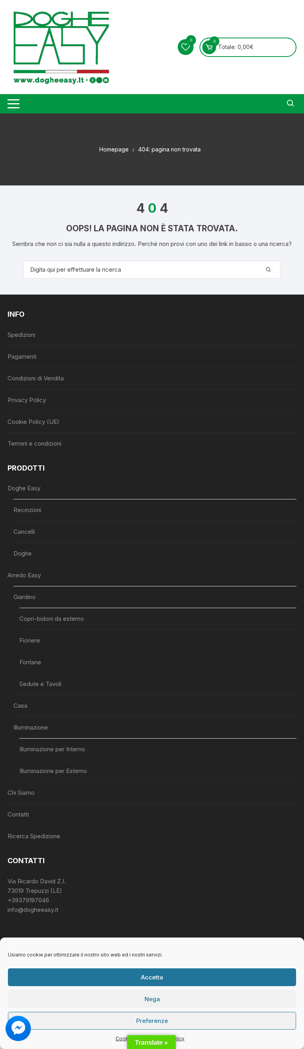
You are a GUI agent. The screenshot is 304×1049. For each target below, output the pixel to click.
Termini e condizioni (34, 443)
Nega (152, 999)
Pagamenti (22, 356)
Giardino (24, 597)
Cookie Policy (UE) (33, 421)
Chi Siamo (21, 792)
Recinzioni (27, 510)
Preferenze (152, 1020)
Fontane (30, 662)
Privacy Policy (27, 400)
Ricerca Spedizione (34, 836)
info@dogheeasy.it (33, 909)
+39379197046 (28, 900)
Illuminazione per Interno (52, 749)
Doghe (22, 553)
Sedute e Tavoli (40, 684)
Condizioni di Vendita (36, 378)
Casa (20, 705)
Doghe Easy (24, 488)
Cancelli (24, 531)
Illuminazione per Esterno (53, 771)
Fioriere (29, 640)
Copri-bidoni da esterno (51, 618)
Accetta (152, 977)
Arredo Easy (24, 575)
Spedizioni (21, 334)
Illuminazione (30, 727)
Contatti (18, 814)
